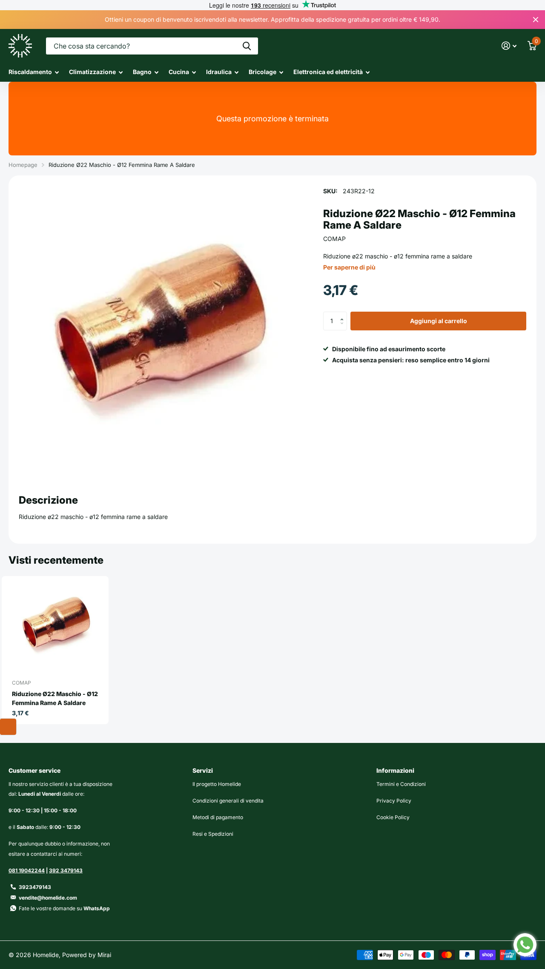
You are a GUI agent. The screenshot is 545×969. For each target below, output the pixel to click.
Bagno (142, 71)
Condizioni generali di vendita (228, 800)
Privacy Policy (393, 800)
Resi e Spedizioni (212, 834)
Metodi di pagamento (217, 817)
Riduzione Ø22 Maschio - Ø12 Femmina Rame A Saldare (55, 698)
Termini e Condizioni (401, 784)
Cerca (246, 46)
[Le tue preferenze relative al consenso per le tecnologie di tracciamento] (8, 727)
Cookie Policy (393, 817)
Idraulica (219, 71)
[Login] (509, 45)
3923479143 (35, 887)
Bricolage (262, 71)
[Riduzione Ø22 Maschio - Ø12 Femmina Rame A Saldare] (58, 626)
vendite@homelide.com (48, 897)
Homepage (23, 164)
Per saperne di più (349, 267)
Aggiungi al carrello (438, 320)
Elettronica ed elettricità (328, 71)
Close (535, 19)
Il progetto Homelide (216, 784)
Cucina (179, 71)
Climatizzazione (92, 71)
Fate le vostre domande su (64, 908)
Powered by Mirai (86, 954)
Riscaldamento (30, 71)
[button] (343, 314)
